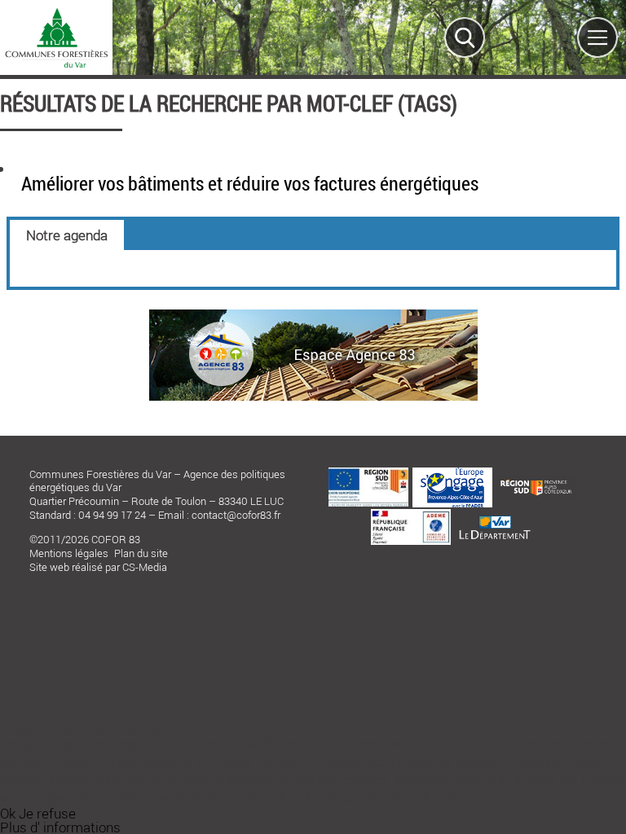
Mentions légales (68, 553)
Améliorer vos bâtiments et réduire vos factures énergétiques (249, 183)
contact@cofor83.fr (236, 514)
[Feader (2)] (368, 472)
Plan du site (141, 553)
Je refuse (47, 813)
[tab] (67, 235)
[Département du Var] (495, 512)
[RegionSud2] (536, 479)
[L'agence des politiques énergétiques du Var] (313, 395)
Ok (7, 813)
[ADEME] (411, 514)
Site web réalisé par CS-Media (98, 567)
